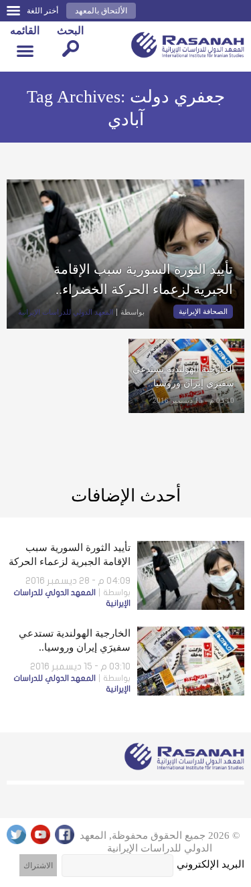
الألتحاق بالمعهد (101, 10)
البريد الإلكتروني (210, 864)
